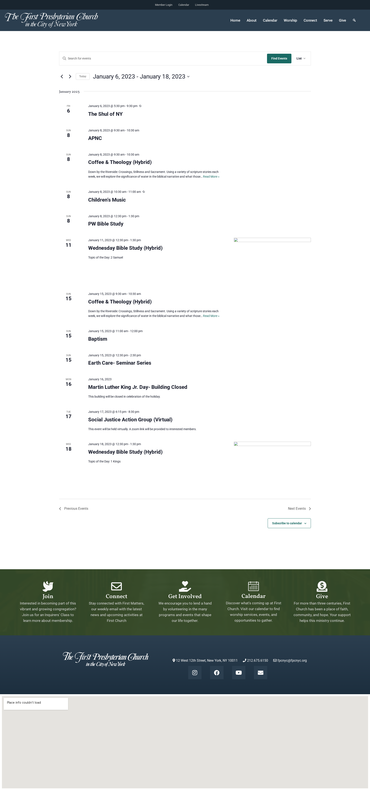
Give (342, 20)
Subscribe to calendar (287, 523)
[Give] (322, 586)
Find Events (279, 58)
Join (48, 597)
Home (235, 20)
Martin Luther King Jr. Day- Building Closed (137, 387)
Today (82, 76)
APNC (95, 138)
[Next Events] (70, 76)
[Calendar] (253, 586)
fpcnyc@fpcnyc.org (292, 660)
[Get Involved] (185, 586)
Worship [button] (290, 20)
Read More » (211, 176)
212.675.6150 (257, 660)
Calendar (183, 4)
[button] (354, 20)
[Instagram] (194, 672)
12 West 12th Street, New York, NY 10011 (206, 660)
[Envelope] (260, 672)
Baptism (97, 339)
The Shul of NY (105, 114)
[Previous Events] (61, 76)
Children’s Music (107, 200)
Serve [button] (328, 20)
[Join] (48, 586)
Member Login (163, 4)
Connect (116, 597)
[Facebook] (216, 672)
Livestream (202, 4)
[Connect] (116, 586)
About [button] (252, 20)
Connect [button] (310, 20)
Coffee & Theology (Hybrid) (120, 162)
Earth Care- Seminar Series (119, 363)
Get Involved (185, 597)
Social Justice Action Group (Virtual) (130, 420)
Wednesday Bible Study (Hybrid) (125, 248)
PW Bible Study (105, 224)
